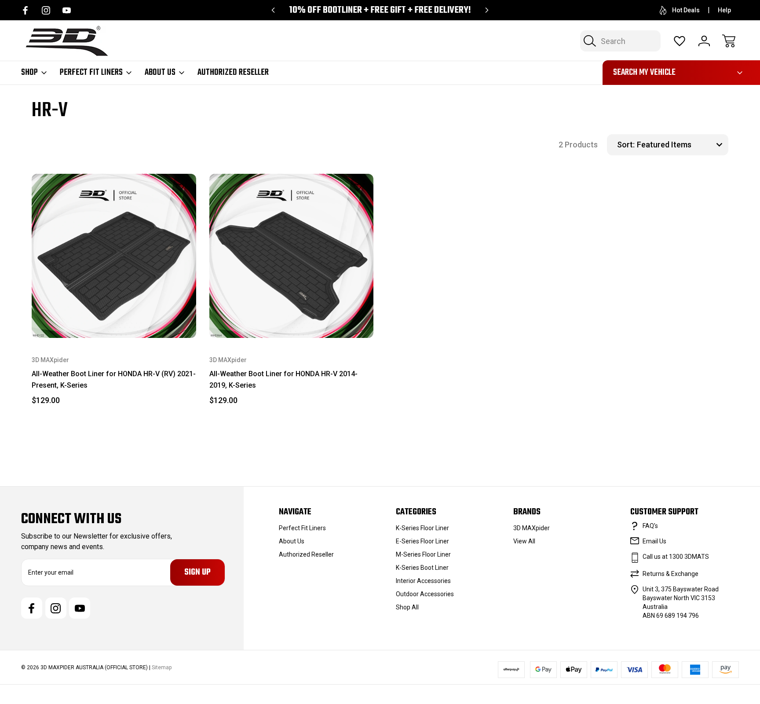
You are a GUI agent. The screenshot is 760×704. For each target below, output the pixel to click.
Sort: (626, 144)
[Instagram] (46, 10)
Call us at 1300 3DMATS (676, 556)
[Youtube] (66, 10)
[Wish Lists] (679, 41)
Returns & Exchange (670, 573)
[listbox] (681, 144)
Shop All (407, 607)
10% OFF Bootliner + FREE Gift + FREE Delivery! (380, 10)
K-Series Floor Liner (422, 528)
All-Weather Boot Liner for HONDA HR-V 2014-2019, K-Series (283, 379)
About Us (160, 72)
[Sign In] (704, 41)
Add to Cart (114, 317)
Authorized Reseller (233, 72)
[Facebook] (25, 10)
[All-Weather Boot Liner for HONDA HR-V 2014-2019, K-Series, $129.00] (291, 256)
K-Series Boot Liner (422, 567)
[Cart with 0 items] (729, 41)
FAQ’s (650, 525)
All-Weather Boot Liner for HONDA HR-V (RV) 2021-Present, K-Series (114, 379)
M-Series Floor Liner (423, 554)
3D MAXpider (531, 528)
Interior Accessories (423, 580)
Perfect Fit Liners (91, 72)
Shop (29, 72)
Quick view (158, 202)
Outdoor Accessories (425, 594)
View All (524, 541)
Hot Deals (686, 10)
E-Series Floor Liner (422, 541)
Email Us (654, 541)
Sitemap (162, 667)
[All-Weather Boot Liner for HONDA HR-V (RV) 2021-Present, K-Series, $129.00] (114, 256)
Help (724, 10)
